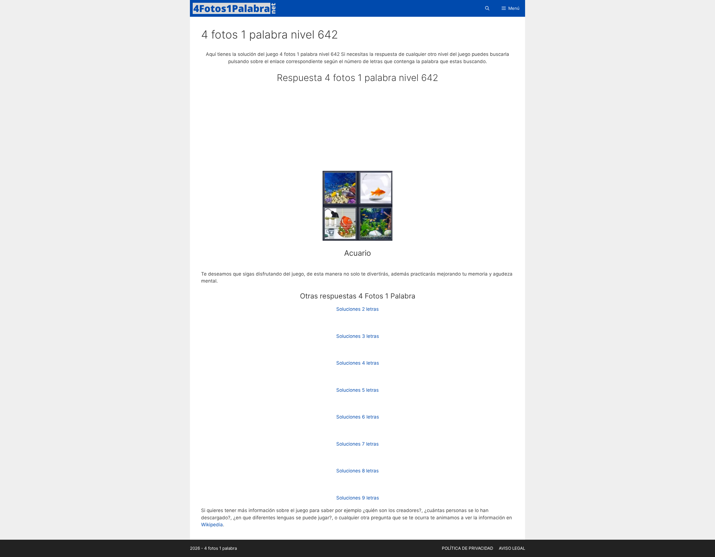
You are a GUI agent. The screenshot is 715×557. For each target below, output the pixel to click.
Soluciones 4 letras (357, 363)
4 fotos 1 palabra (220, 548)
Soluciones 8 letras (357, 471)
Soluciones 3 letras (357, 336)
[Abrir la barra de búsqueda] (487, 8)
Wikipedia (212, 524)
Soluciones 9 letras (357, 498)
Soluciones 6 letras (357, 417)
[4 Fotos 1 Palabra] (236, 8)
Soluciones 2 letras (357, 309)
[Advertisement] (357, 129)
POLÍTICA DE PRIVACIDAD (467, 548)
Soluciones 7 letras (357, 444)
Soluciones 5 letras (357, 390)
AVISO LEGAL (512, 548)
